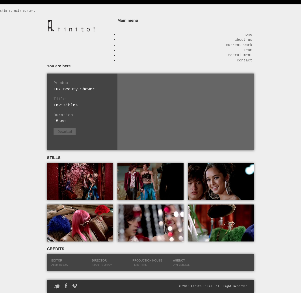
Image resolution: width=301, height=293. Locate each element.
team (247, 50)
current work (239, 45)
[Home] (71, 33)
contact (244, 61)
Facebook (65, 285)
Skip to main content (17, 11)
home (247, 35)
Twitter (57, 285)
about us (243, 40)
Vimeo (74, 285)
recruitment (240, 55)
